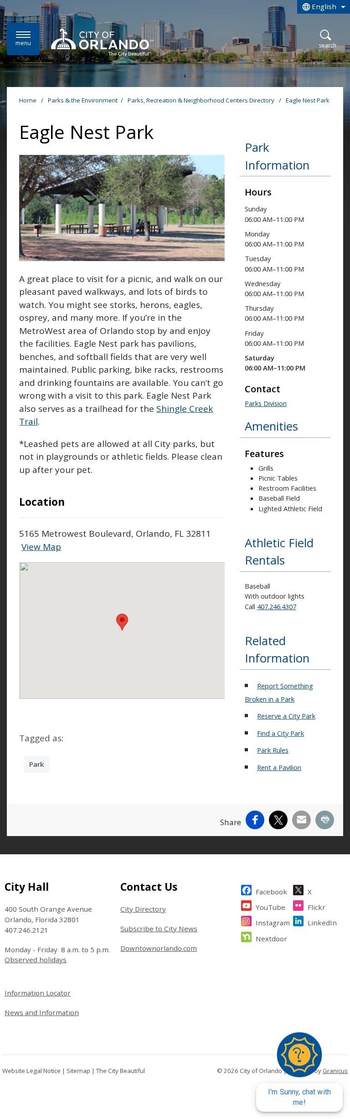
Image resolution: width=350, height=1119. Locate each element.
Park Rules (272, 750)
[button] (122, 622)
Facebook (271, 891)
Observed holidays (36, 959)
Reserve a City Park (286, 715)
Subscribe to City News (158, 928)
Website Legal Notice (31, 1071)
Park (36, 764)
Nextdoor (271, 938)
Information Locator (38, 992)
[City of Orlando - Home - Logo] (102, 42)
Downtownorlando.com (158, 948)
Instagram (273, 922)
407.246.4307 (276, 606)
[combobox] (323, 7)
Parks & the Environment (83, 100)
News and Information (42, 1012)
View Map (41, 547)
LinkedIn (322, 922)
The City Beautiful (120, 1071)
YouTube (270, 907)
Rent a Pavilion (279, 767)
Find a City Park (280, 733)
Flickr (316, 907)
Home (27, 100)
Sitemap (78, 1071)
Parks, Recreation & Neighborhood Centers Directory (202, 100)
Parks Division (266, 403)
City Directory (143, 909)
